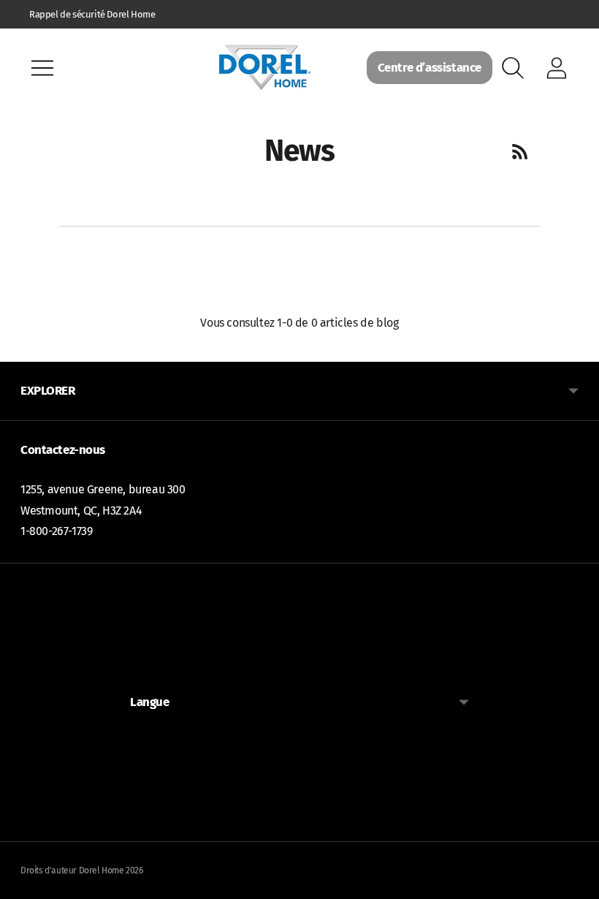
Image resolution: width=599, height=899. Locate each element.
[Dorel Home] (264, 67)
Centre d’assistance (429, 67)
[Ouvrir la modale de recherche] (512, 68)
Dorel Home (101, 870)
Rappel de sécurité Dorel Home (92, 14)
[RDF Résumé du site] (520, 151)
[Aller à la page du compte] (556, 68)
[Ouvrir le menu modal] (42, 68)
